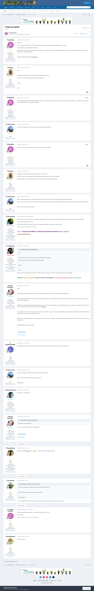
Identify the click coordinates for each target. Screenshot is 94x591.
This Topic (83, 7)
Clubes (42, 7)
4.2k (11, 228)
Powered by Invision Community (47, 583)
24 (11, 523)
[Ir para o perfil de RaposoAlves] (10, 453)
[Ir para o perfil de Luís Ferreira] (10, 129)
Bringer (11, 67)
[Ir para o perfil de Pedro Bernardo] (10, 292)
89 (11, 136)
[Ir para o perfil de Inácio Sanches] (10, 395)
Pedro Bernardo (10, 286)
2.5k (11, 79)
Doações (49, 7)
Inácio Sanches (11, 390)
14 (11, 492)
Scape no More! (39, 277)
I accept (87, 588)
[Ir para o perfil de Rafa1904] (6, 33)
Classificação (12, 10)
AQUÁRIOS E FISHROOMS (24, 34)
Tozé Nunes (11, 246)
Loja (38, 7)
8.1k (11, 257)
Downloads (27, 7)
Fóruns (5, 10)
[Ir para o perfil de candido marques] (10, 516)
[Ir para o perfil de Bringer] (10, 72)
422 (11, 460)
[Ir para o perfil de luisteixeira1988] (10, 349)
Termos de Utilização (43, 10)
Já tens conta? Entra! (76, 2)
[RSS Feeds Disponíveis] (89, 15)
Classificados (20, 7)
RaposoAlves (11, 448)
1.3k (11, 402)
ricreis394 (11, 480)
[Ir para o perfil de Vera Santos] (10, 221)
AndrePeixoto (11, 536)
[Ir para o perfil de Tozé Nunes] (10, 251)
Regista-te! (87, 2)
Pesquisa (58, 10)
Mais (54, 7)
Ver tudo (34, 10)
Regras (51, 10)
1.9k (11, 299)
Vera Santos (11, 216)
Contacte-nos (53, 580)
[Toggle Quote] (19, 249)
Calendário (12, 7)
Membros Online (26, 10)
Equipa (19, 10)
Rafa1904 (14, 32)
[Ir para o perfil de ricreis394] (10, 485)
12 (11, 52)
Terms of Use (26, 589)
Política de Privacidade (43, 580)
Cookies (59, 580)
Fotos (33, 7)
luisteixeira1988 (10, 344)
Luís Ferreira (11, 124)
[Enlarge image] (34, 56)
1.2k (11, 548)
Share (75, 33)
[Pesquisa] (89, 7)
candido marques (10, 510)
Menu (6, 7)
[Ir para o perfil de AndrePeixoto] (10, 541)
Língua (34, 580)
